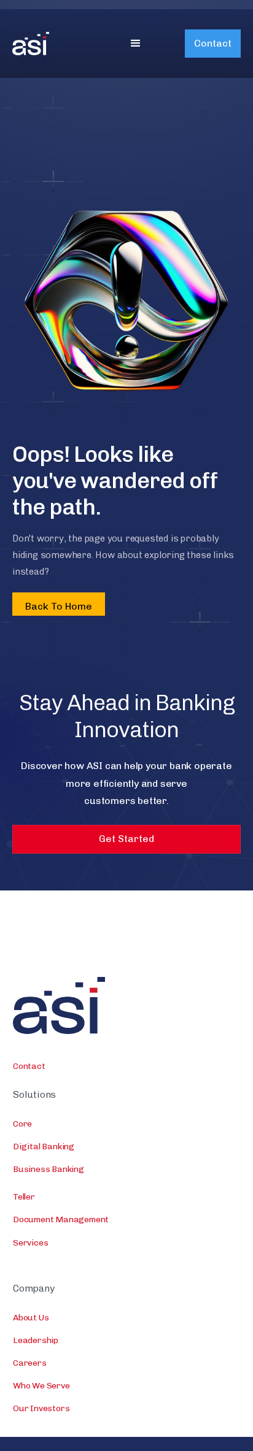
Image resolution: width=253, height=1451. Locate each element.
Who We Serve (41, 1385)
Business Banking (48, 1169)
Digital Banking (43, 1146)
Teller (24, 1197)
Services (30, 1243)
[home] (49, 43)
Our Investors (41, 1408)
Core (22, 1124)
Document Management (61, 1219)
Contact (213, 43)
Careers (30, 1363)
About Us (31, 1317)
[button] (135, 43)
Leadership (35, 1340)
